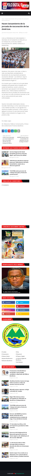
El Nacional (19, 354)
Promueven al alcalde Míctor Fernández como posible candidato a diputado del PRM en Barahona (19, 373)
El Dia (17, 352)
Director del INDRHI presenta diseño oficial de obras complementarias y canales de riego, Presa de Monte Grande (18, 416)
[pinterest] (22, 306)
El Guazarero (5, 354)
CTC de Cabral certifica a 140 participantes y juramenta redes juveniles (19, 425)
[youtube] (8, 313)
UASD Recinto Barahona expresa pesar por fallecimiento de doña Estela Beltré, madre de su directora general (19, 163)
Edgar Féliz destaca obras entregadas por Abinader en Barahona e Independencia (18, 398)
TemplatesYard (20, 473)
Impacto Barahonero (7, 358)
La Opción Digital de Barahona (21, 359)
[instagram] (8, 310)
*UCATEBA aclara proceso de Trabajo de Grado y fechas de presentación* (18, 172)
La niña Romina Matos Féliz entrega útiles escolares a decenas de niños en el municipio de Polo (19, 445)
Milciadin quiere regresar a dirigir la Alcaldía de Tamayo (19, 390)
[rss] (8, 306)
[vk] (22, 310)
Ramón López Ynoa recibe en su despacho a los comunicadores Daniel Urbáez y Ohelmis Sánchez (19, 454)
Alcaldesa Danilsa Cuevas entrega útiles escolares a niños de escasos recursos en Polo (19, 382)
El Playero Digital (20, 356)
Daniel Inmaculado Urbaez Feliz (10, 32)
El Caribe (4, 352)
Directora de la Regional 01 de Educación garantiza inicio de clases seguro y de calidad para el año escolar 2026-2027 (19, 435)
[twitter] (22, 302)
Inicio (3, 19)
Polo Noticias (19, 362)
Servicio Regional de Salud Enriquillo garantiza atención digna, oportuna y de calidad (18, 153)
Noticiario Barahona (7, 360)
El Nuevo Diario (6, 356)
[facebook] (8, 302)
